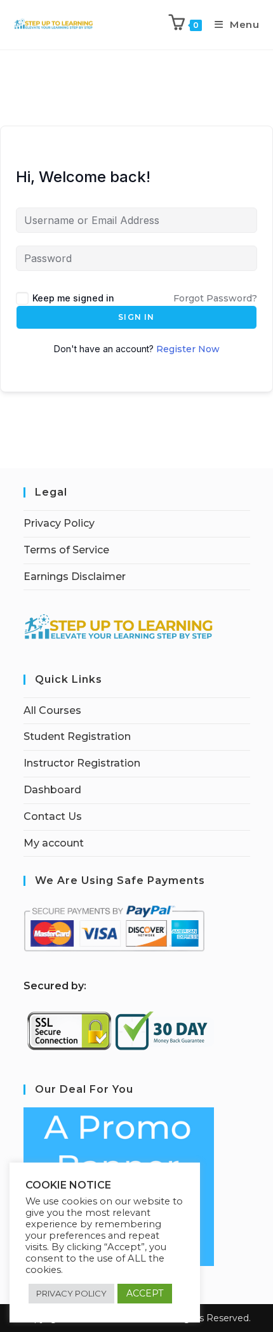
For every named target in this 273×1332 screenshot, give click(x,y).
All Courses (52, 710)
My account (53, 843)
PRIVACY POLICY (71, 1293)
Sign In (136, 317)
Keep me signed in (73, 298)
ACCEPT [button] (144, 1293)
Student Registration (77, 736)
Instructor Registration (81, 763)
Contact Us (52, 816)
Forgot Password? (215, 298)
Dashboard (52, 790)
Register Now (188, 349)
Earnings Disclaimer (74, 576)
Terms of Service (66, 550)
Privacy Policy (59, 523)
